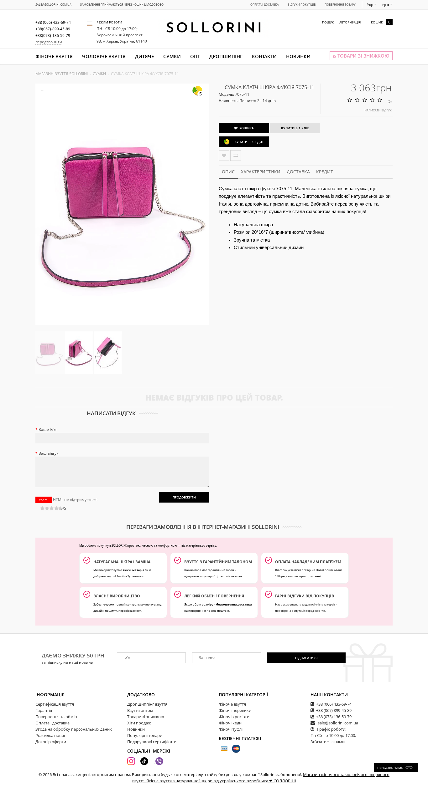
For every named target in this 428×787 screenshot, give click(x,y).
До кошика (244, 128)
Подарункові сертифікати (151, 741)
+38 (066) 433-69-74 (334, 704)
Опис (228, 172)
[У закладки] (224, 155)
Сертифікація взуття (54, 704)
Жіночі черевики (235, 710)
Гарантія (43, 710)
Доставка (298, 172)
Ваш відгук (48, 453)
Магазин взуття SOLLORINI (61, 73)
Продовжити (184, 497)
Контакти (264, 56)
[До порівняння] (235, 155)
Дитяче (144, 56)
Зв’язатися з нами (328, 741)
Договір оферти (50, 741)
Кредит (324, 172)
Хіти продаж (139, 723)
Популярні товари (144, 735)
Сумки (172, 56)
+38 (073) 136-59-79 (334, 716)
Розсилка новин (50, 735)
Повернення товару (340, 5)
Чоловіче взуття (104, 56)
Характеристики (260, 172)
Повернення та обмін (56, 716)
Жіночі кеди (230, 723)
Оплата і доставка (264, 5)
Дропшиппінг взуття (147, 704)
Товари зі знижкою (145, 716)
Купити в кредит (249, 142)
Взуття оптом (140, 710)
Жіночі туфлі (231, 729)
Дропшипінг (226, 56)
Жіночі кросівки (234, 716)
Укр (370, 4)
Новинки (298, 56)
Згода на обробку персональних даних (73, 729)
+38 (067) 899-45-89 (334, 710)
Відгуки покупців (302, 5)
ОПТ (195, 56)
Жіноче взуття (54, 56)
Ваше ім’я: (48, 429)
